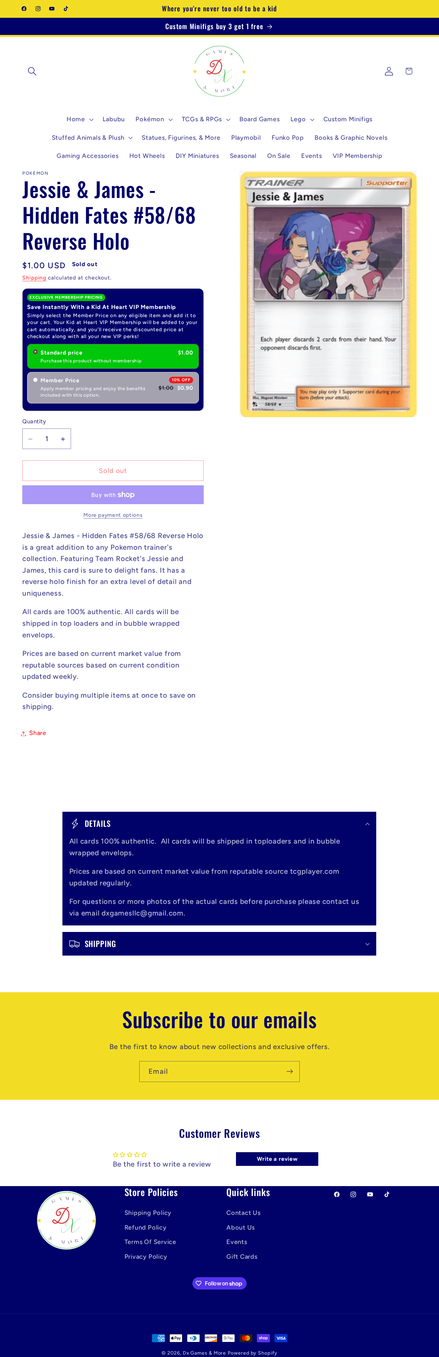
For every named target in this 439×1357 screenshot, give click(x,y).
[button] (32, 71)
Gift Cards (242, 1256)
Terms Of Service (150, 1241)
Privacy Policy (145, 1256)
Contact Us (243, 1213)
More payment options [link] (112, 515)
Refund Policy (145, 1227)
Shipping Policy (148, 1213)
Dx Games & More (204, 1353)
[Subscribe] (289, 1071)
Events (236, 1241)
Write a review (277, 1159)
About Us (240, 1227)
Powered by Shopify (252, 1353)
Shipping (34, 278)
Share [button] (37, 733)
